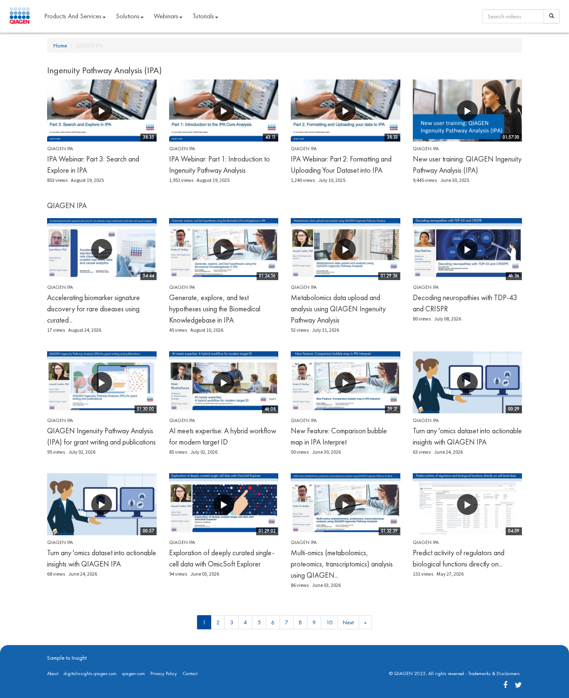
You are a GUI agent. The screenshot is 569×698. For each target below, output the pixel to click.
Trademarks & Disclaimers (494, 673)
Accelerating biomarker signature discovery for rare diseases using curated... (93, 309)
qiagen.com (133, 673)
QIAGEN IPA (60, 148)
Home (60, 45)
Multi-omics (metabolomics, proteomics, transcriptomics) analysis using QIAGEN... (342, 564)
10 (329, 622)
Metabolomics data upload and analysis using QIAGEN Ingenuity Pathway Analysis (338, 309)
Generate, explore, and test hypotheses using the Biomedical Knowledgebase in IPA (214, 309)
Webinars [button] (166, 16)
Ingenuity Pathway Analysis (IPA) (104, 70)
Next (348, 622)
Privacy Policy (163, 673)
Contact (189, 673)
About (52, 673)
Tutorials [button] (203, 16)
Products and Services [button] (73, 16)
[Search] (551, 16)
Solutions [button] (128, 16)
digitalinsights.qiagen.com (90, 673)
